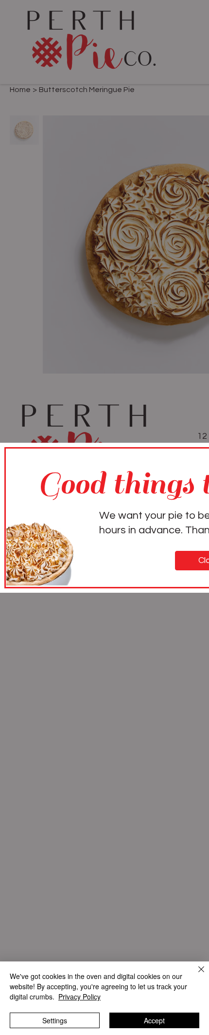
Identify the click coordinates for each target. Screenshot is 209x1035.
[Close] (195, 975)
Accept (154, 1020)
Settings (54, 1020)
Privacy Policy (79, 996)
